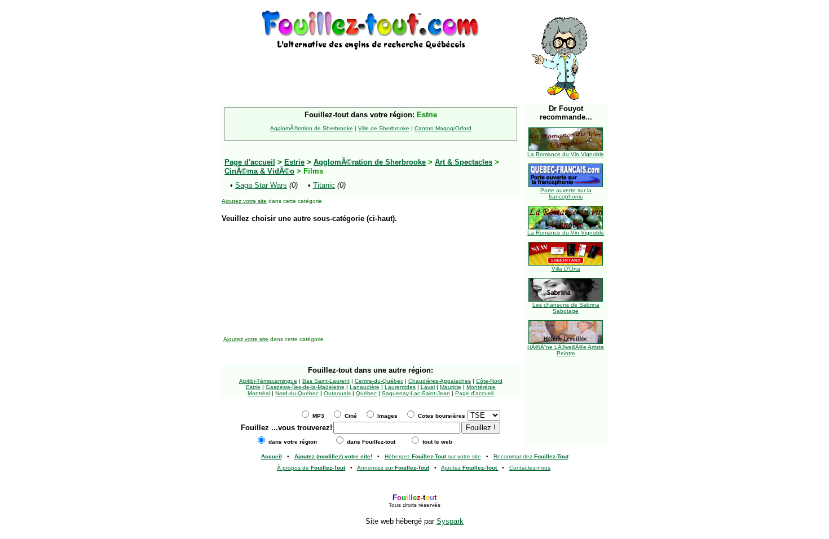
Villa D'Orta (566, 269)
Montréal (259, 393)
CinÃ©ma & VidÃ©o (259, 171)
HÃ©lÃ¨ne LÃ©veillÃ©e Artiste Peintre (565, 350)
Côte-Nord (489, 381)
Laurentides (400, 387)
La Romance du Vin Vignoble (565, 154)
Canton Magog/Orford (442, 128)
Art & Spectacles (463, 162)
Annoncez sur (393, 468)
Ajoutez (469, 468)
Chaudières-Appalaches (439, 381)
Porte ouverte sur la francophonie (566, 193)
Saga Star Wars (261, 185)
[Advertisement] (370, 69)
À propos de (311, 468)
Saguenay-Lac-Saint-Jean (416, 393)
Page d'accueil (474, 393)
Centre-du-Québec (379, 381)
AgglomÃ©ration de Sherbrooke (311, 128)
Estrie (294, 162)
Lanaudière (365, 387)
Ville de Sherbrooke (383, 128)
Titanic (324, 185)
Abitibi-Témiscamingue (268, 381)
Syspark (450, 521)
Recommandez (530, 456)
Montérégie (481, 387)
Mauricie (450, 387)
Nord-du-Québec (297, 393)
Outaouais (337, 393)
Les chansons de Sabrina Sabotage (565, 308)
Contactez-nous (529, 468)
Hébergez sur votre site (433, 456)
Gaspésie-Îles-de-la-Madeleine (305, 387)
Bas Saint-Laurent (326, 381)
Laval (428, 387)
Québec (366, 393)
